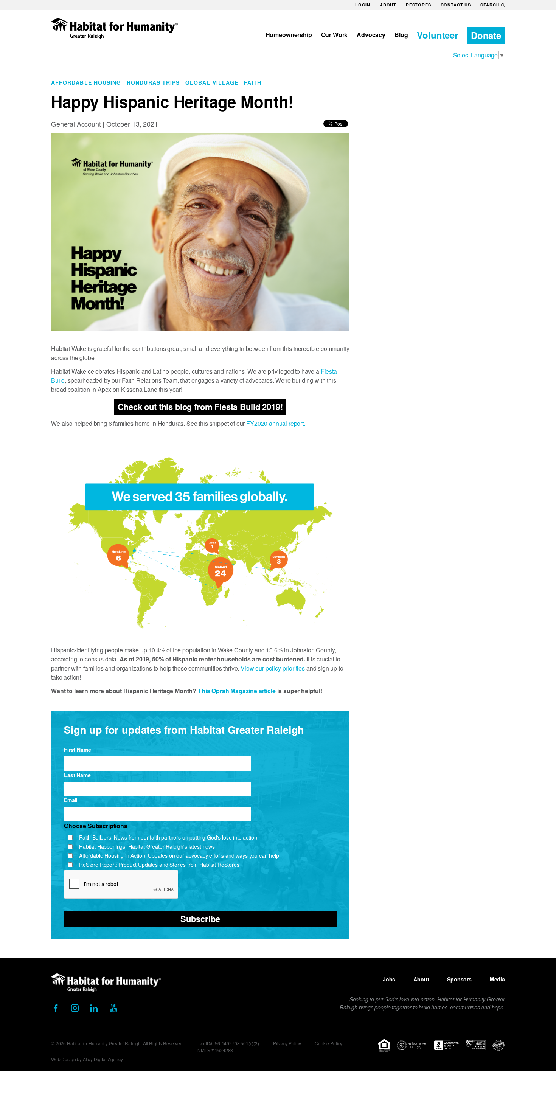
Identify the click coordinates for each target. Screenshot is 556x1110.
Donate (486, 35)
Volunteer (437, 34)
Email (71, 800)
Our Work (334, 34)
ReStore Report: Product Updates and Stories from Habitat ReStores (159, 864)
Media (497, 979)
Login (362, 5)
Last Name (77, 775)
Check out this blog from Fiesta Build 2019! (200, 407)
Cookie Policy (328, 1043)
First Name (77, 749)
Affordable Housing (86, 82)
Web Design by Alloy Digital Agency (87, 1059)
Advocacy (371, 34)
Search (490, 5)
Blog (401, 34)
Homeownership (289, 34)
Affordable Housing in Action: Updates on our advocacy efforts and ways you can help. (180, 855)
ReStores (418, 5)
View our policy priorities (273, 668)
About (388, 5)
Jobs (389, 979)
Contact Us (456, 5)
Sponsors (459, 979)
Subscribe (200, 919)
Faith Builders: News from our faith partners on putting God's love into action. (168, 837)
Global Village (211, 82)
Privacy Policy (287, 1043)
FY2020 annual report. (276, 423)
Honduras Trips (153, 82)
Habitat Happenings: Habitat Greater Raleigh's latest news (147, 846)
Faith (252, 82)
